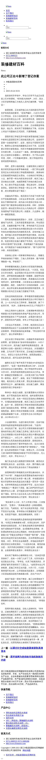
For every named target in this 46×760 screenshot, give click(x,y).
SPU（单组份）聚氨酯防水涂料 (19, 720)
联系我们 (10, 21)
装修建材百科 (12, 18)
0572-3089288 (23, 741)
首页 (8, 10)
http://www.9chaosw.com (16, 58)
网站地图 (26, 750)
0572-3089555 (11, 55)
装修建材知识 (12, 16)
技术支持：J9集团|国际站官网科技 (20, 755)
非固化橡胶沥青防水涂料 (16, 728)
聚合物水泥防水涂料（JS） (17, 723)
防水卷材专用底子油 (15, 715)
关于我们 (10, 13)
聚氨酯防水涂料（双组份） (17, 726)
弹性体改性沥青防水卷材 (16, 713)
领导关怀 (10, 718)
